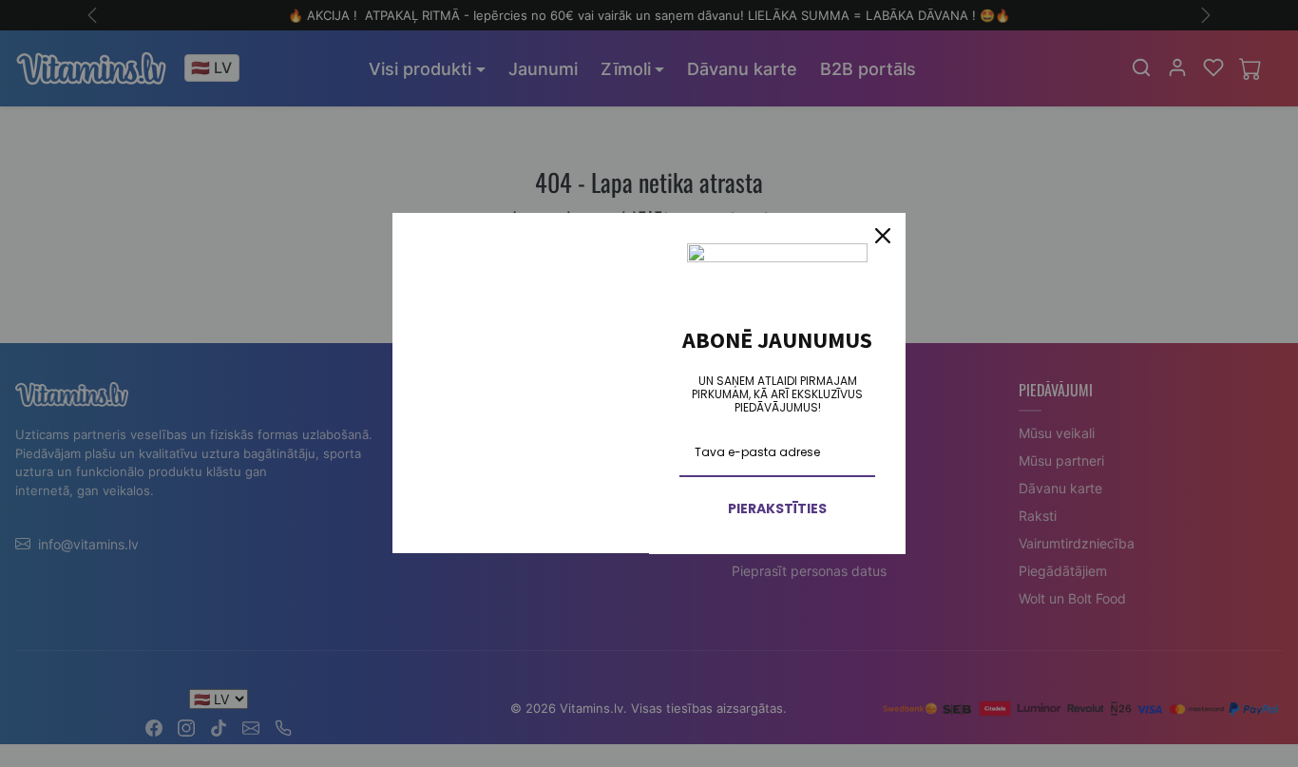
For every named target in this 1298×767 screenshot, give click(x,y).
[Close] (883, 236)
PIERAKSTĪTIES (777, 508)
